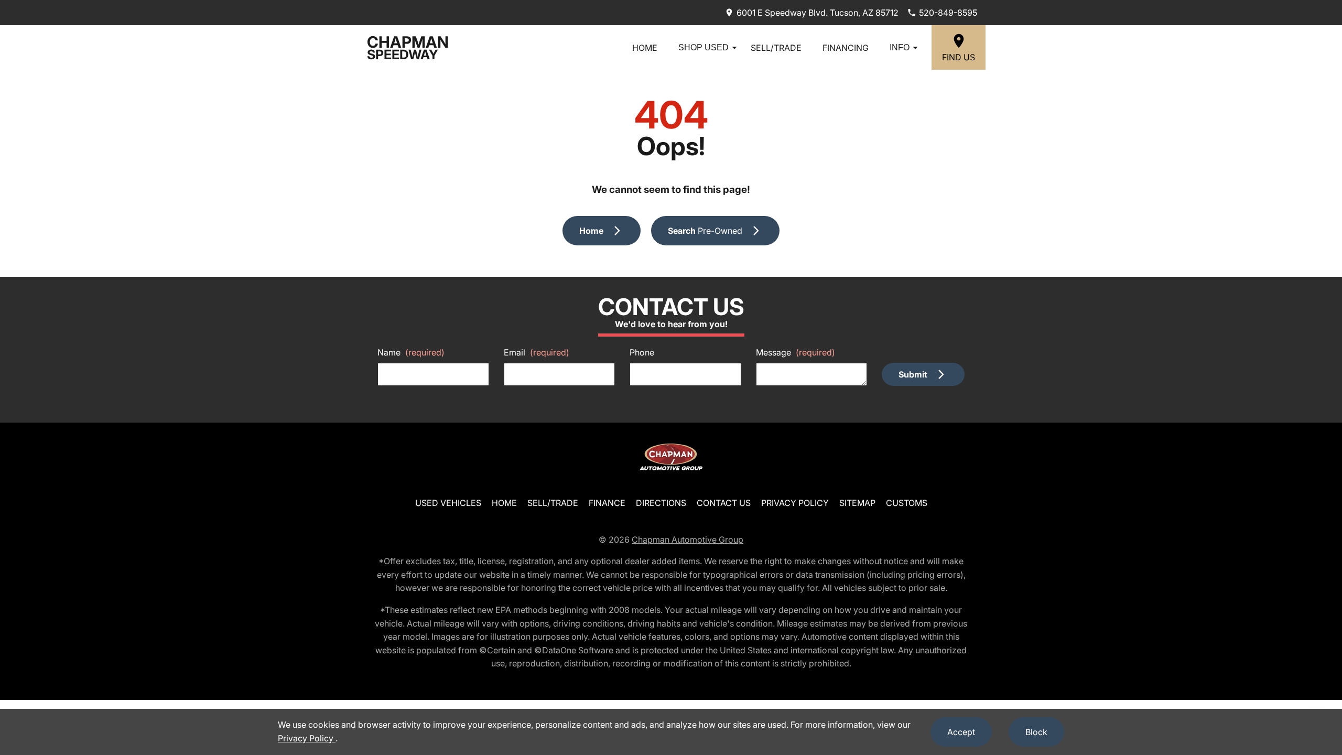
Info (900, 47)
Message (795, 352)
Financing (845, 47)
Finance (607, 503)
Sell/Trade (776, 47)
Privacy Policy (795, 503)
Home (644, 47)
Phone (642, 352)
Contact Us (724, 503)
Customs (906, 503)
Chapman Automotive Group (687, 539)
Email (536, 352)
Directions (661, 503)
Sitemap (857, 503)
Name (411, 352)
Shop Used (703, 47)
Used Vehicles (448, 503)
